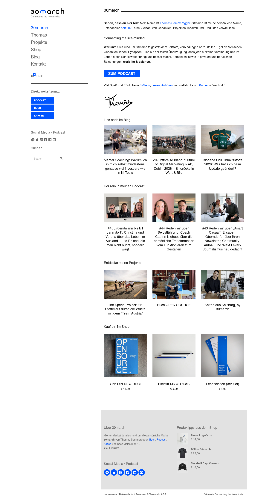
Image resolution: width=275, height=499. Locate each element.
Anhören (167, 85)
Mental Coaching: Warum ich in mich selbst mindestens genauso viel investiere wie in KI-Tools (125, 166)
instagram (41, 140)
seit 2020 (127, 28)
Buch (152, 439)
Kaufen (204, 85)
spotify (33, 140)
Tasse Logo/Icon (201, 435)
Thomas (39, 34)
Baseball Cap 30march (205, 463)
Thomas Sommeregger (175, 23)
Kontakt (38, 63)
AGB (163, 494)
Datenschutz (126, 494)
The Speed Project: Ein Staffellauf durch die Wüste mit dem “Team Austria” (125, 308)
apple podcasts (37, 140)
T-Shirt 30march (201, 449)
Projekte (39, 42)
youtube (54, 140)
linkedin (50, 140)
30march (39, 27)
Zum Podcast (121, 73)
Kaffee (107, 444)
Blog (35, 56)
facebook (46, 140)
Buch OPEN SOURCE (174, 304)
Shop (36, 49)
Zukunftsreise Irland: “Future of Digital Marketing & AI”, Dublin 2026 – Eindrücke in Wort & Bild (174, 166)
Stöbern (145, 85)
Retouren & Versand (147, 494)
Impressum (110, 494)
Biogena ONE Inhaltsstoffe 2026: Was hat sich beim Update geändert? (222, 164)
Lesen (156, 85)
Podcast (161, 439)
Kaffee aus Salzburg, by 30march (222, 306)
